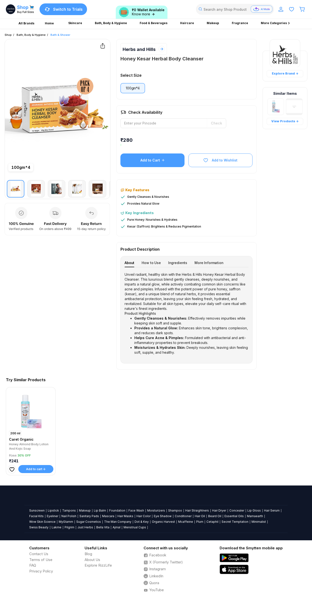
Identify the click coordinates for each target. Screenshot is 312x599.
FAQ (32, 565)
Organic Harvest (163, 521)
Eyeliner (52, 516)
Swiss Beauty (39, 527)
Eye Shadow (163, 516)
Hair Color (143, 516)
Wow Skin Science (42, 521)
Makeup (85, 510)
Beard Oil (214, 516)
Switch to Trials (68, 9)
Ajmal (116, 527)
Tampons (69, 510)
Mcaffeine (185, 521)
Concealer (236, 510)
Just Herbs (85, 527)
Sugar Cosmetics (88, 521)
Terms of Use (40, 559)
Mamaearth (255, 516)
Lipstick (53, 510)
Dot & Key (142, 521)
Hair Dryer (219, 510)
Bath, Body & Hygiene (31, 35)
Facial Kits (36, 516)
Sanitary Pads (89, 516)
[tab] (129, 262)
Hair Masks (125, 516)
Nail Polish (68, 516)
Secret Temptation (235, 521)
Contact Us (38, 553)
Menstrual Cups (135, 527)
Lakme (56, 527)
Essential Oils (234, 516)
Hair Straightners (197, 510)
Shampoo (175, 510)
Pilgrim (69, 527)
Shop (8, 35)
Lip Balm (100, 510)
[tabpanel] (186, 313)
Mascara (108, 516)
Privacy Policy (41, 571)
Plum (199, 521)
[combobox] (235, 9)
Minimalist (259, 521)
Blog (88, 553)
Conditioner (183, 516)
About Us (92, 559)
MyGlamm (66, 521)
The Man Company (117, 521)
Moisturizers (156, 510)
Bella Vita (102, 527)
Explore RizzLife (98, 565)
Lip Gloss (254, 510)
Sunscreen (37, 510)
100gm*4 (133, 88)
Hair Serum (272, 510)
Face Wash (136, 510)
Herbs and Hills (139, 49)
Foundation (117, 510)
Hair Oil (200, 516)
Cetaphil (212, 521)
